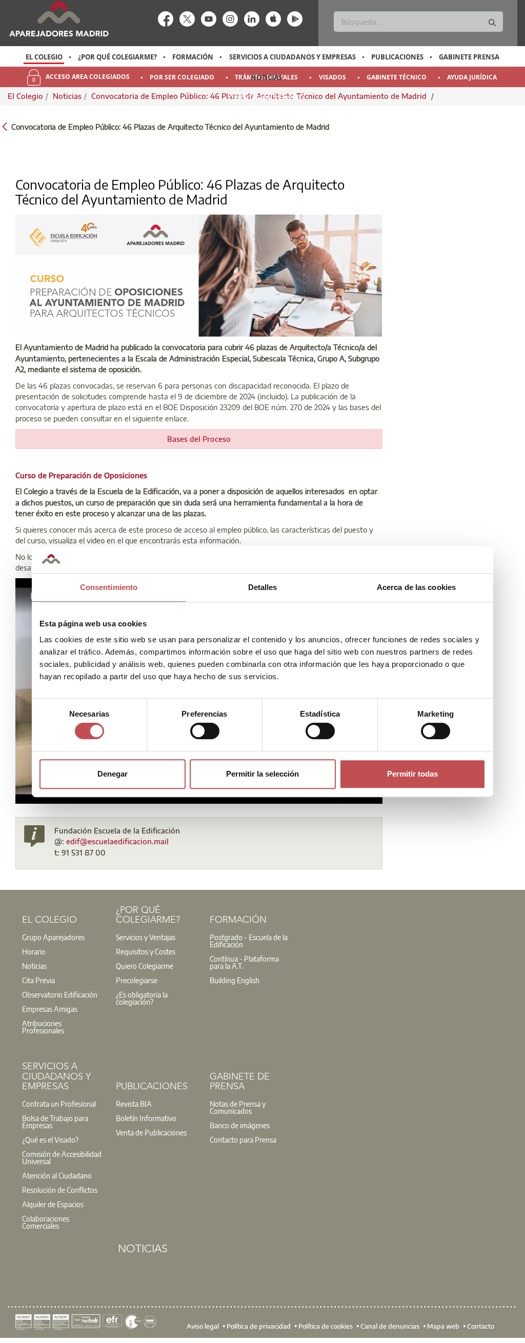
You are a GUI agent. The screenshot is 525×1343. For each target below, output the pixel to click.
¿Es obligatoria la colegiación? (142, 998)
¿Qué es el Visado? (50, 1139)
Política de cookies (325, 1326)
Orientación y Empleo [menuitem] (267, 97)
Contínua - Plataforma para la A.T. (244, 962)
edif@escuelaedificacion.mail (117, 841)
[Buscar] (492, 23)
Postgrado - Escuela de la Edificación (249, 940)
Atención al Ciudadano (57, 1175)
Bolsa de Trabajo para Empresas (55, 1121)
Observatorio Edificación (59, 994)
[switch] (204, 731)
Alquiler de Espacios (53, 1204)
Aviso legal (203, 1326)
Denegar (112, 773)
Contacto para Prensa (243, 1139)
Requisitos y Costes (145, 951)
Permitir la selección (262, 773)
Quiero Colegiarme (144, 965)
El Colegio (44, 57)
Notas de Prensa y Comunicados (238, 1107)
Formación (192, 57)
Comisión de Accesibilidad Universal (62, 1157)
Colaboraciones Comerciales (45, 1222)
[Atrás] (4, 126)
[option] (44, 57)
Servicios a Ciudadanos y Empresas (292, 57)
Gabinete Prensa (469, 57)
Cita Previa (38, 980)
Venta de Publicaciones (151, 1132)
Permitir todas (412, 773)
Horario (34, 951)
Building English (234, 980)
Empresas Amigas (49, 1008)
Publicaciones (397, 57)
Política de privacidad (259, 1326)
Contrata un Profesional (59, 1103)
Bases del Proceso (199, 438)
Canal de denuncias (389, 1326)
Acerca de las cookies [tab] (416, 587)
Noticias (266, 77)
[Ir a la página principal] (59, 18)
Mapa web (443, 1326)
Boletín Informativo (146, 1118)
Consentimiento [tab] (108, 587)
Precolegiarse (136, 980)
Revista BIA (134, 1103)
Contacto (480, 1326)
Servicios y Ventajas (145, 937)
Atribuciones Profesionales (43, 1027)
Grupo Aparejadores (53, 937)
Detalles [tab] (262, 587)
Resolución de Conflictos (59, 1189)
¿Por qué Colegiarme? (117, 57)
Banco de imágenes (240, 1125)
